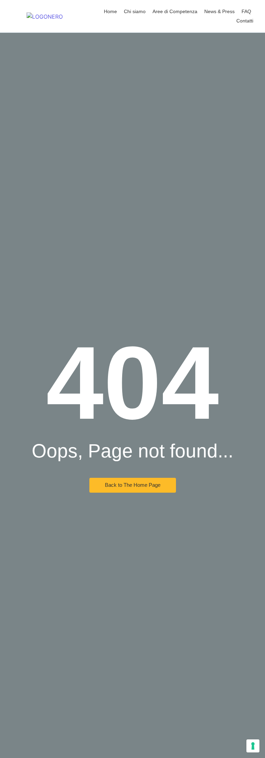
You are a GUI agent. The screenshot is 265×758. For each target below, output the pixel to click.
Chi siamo (135, 11)
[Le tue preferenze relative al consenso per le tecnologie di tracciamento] (252, 745)
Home (110, 11)
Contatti (244, 20)
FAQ (246, 11)
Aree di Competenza (175, 11)
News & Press (219, 11)
